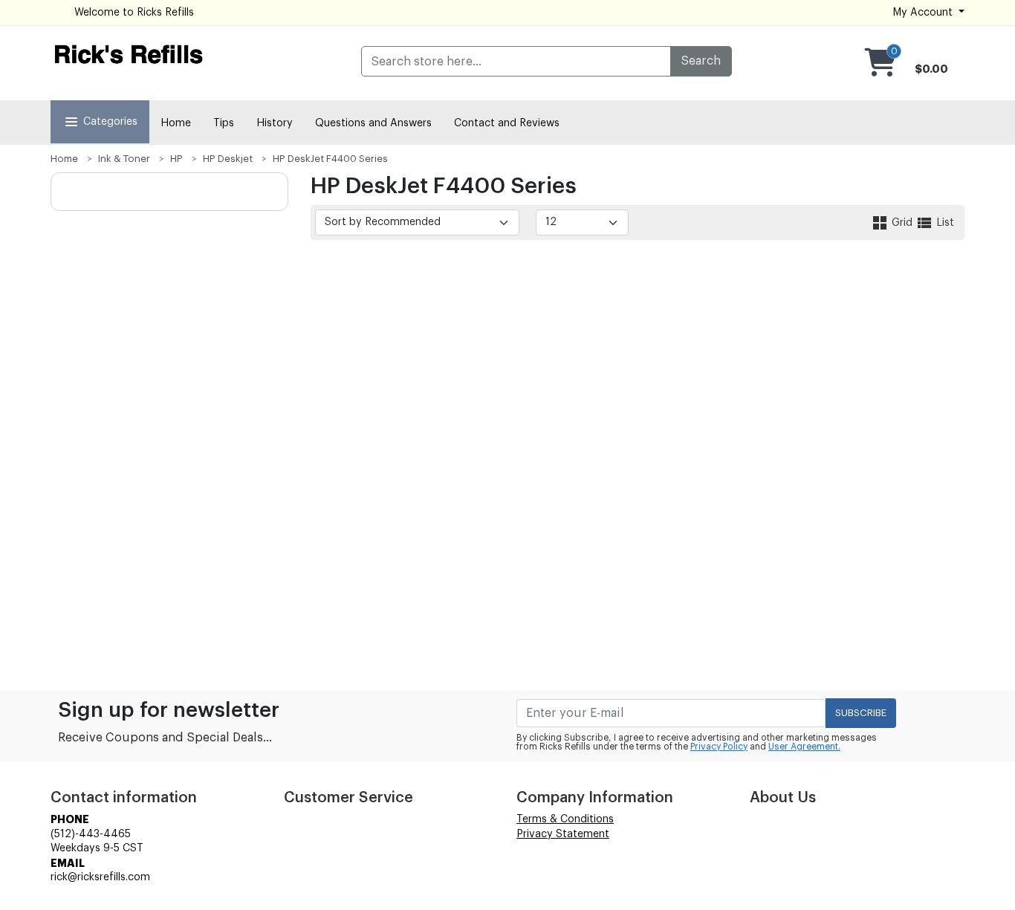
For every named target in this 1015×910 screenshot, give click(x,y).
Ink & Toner (124, 158)
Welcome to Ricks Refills (134, 12)
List (943, 223)
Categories (110, 122)
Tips (223, 123)
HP (176, 158)
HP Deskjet (228, 158)
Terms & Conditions (565, 819)
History (274, 123)
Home (175, 123)
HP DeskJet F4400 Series (330, 158)
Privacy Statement (562, 834)
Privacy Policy (719, 746)
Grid (902, 223)
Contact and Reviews (507, 123)
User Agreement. (804, 746)
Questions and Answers (373, 123)
